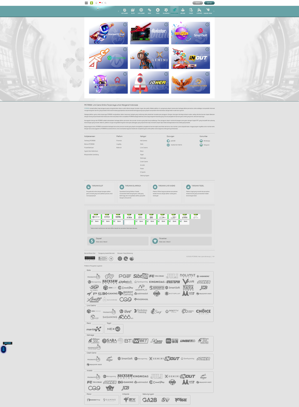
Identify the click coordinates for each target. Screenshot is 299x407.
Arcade (182, 13)
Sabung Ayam (208, 13)
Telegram (206, 145)
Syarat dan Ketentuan (91, 151)
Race (149, 13)
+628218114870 (176, 145)
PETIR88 (86, 108)
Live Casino (141, 13)
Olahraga (166, 13)
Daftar (209, 3)
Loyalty (118, 144)
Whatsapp (207, 141)
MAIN (108, 33)
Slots (133, 13)
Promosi (119, 141)
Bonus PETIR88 (89, 144)
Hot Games (124, 13)
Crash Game (174, 13)
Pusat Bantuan (89, 148)
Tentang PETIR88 (89, 141)
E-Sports (199, 13)
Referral (118, 148)
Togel (158, 13)
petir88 (173, 141)
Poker (191, 13)
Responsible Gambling (91, 155)
